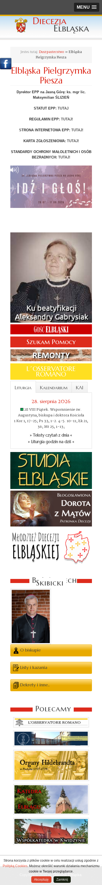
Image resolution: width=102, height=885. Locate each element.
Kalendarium (53, 388)
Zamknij (62, 879)
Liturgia (23, 388)
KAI (79, 388)
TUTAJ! (67, 119)
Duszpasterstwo (51, 52)
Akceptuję (41, 879)
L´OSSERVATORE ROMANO (51, 371)
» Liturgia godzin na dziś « (51, 441)
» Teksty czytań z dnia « (51, 435)
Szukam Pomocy (51, 342)
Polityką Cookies (15, 866)
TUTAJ (63, 108)
